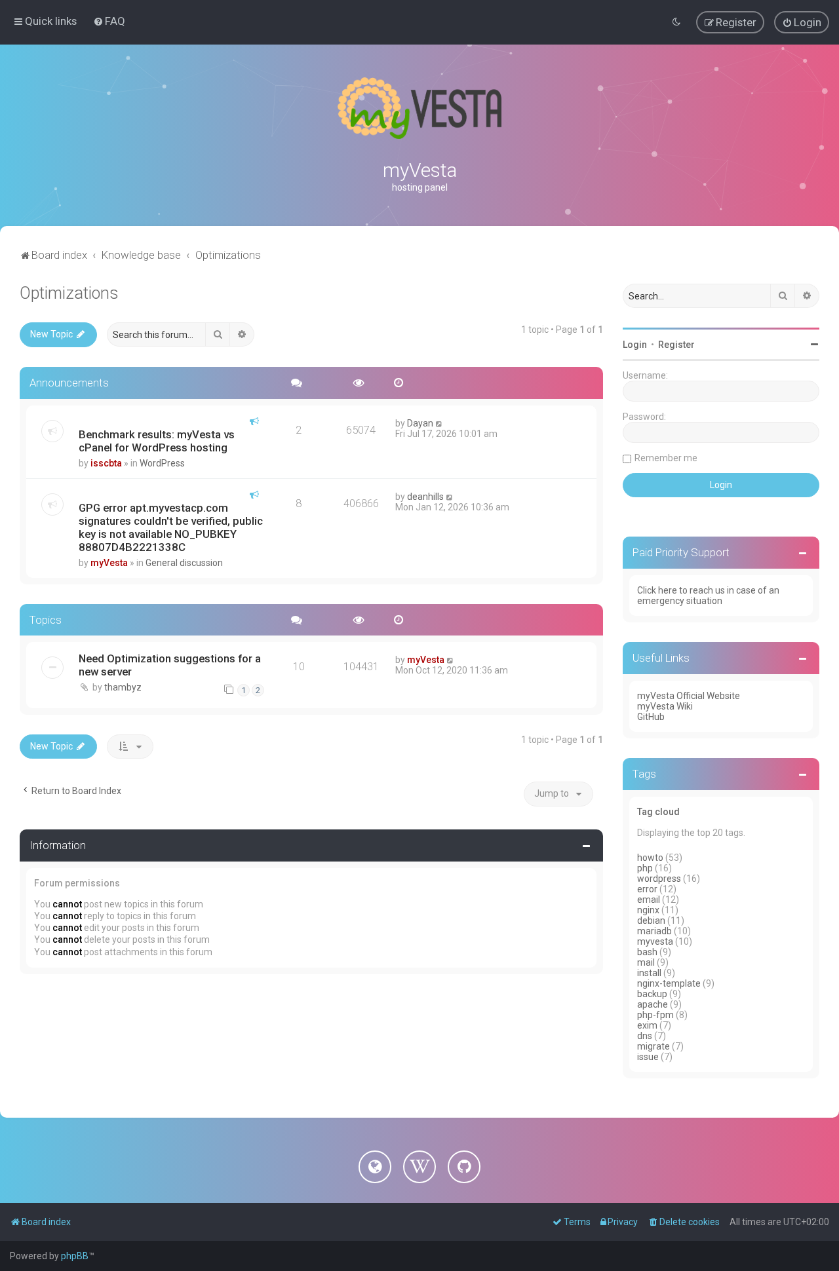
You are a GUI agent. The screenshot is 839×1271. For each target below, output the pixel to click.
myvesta (655, 941)
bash (647, 952)
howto (650, 857)
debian (651, 920)
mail (646, 962)
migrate (653, 1046)
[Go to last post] (439, 423)
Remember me (665, 458)
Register (676, 344)
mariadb (654, 931)
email (648, 899)
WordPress (162, 463)
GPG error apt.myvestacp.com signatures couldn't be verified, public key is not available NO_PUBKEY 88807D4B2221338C (171, 527)
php (645, 868)
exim (647, 1025)
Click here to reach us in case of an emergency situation (708, 595)
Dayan (420, 423)
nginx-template (669, 983)
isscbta (106, 463)
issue (648, 1057)
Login (635, 344)
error (647, 889)
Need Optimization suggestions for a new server (170, 665)
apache (652, 1004)
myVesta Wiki (665, 706)
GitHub (651, 716)
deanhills (425, 496)
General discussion (184, 563)
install (649, 973)
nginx (648, 910)
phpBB (74, 1256)
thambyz (123, 687)
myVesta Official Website (688, 696)
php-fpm (655, 1015)
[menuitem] (109, 21)
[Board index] (419, 108)
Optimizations (69, 293)
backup (652, 994)
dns (644, 1036)
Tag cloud (658, 811)
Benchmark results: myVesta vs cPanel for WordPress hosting (157, 441)
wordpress (659, 878)
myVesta (109, 563)
